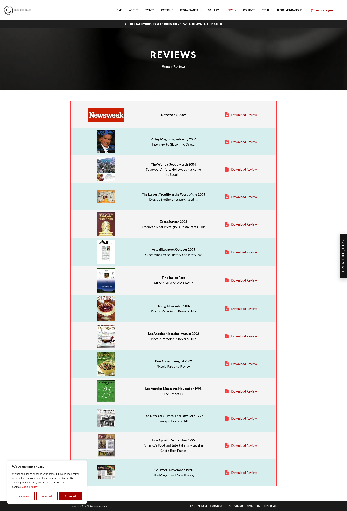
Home (118, 10)
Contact (249, 10)
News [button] (229, 10)
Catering (167, 10)
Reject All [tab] (47, 495)
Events (149, 10)
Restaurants (189, 10)
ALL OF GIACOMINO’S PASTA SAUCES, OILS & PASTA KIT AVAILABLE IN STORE (173, 24)
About (133, 10)
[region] (47, 482)
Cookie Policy (29, 486)
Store (265, 10)
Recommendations (289, 10)
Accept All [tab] (70, 495)
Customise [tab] (23, 495)
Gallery (213, 10)
